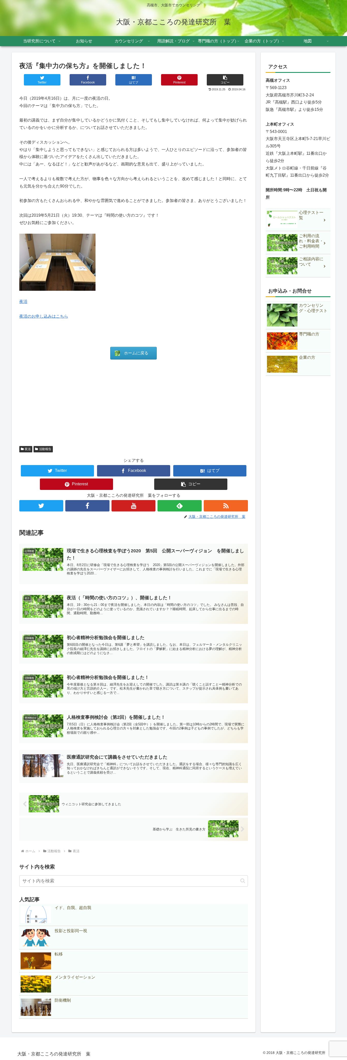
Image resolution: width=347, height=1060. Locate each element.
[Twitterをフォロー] (41, 505)
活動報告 (45, 449)
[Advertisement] (133, 402)
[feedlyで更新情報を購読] (179, 505)
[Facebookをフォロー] (87, 505)
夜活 (23, 301)
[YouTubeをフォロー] (134, 505)
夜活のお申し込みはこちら (43, 316)
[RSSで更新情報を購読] (226, 505)
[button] (225, 80)
